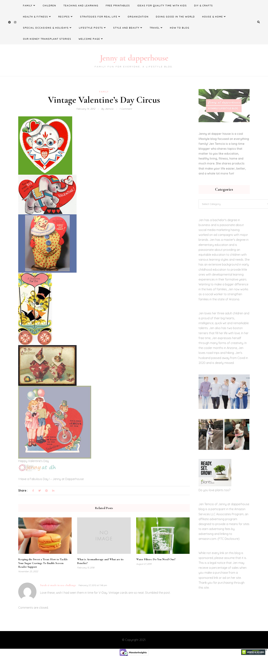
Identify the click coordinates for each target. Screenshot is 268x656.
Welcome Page (89, 39)
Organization (138, 16)
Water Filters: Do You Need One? (155, 559)
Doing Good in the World (175, 16)
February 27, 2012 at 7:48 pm (93, 585)
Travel (155, 27)
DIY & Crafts (203, 5)
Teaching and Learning (80, 5)
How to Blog (179, 27)
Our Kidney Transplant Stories (47, 39)
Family (27, 5)
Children (49, 5)
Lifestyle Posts (91, 27)
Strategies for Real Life (98, 16)
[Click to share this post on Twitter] (39, 491)
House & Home (212, 16)
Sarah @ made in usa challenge (58, 585)
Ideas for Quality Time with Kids (162, 5)
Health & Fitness (35, 16)
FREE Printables (118, 5)
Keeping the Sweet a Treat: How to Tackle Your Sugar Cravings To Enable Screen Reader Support (43, 563)
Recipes (64, 16)
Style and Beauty (126, 27)
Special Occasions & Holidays (46, 27)
